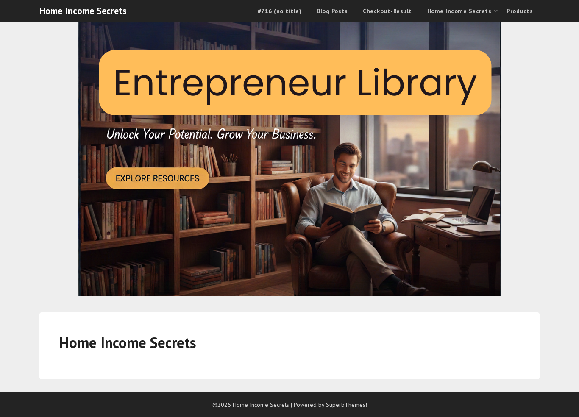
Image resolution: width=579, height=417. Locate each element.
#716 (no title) (280, 11)
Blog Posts (332, 11)
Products (520, 11)
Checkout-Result (387, 11)
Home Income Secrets (83, 11)
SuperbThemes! (346, 405)
